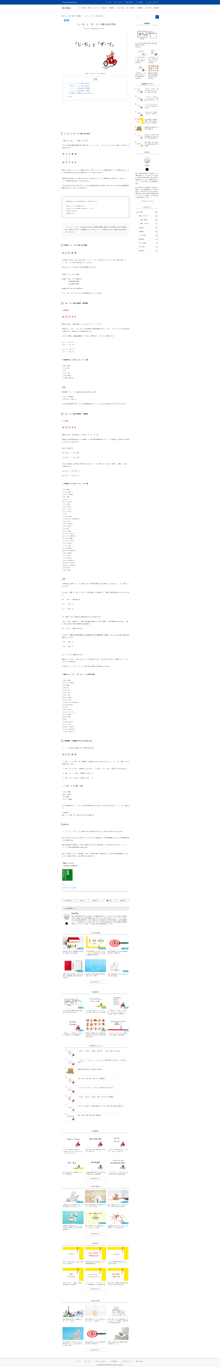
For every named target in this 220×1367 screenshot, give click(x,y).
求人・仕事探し (130, 8)
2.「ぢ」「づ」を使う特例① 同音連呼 (79, 88)
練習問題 (140, 8)
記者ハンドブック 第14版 (69, 887)
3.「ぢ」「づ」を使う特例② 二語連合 (79, 90)
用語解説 (111, 8)
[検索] (157, 17)
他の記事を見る (94, 982)
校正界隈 (156, 8)
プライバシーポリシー (101, 1361)
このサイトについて (152, 2)
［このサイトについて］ (147, 201)
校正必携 (82, 205)
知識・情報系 (148, 219)
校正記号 (104, 8)
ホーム (109, 2)
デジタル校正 (120, 8)
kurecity (75, 913)
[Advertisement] (95, 116)
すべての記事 (82, 8)
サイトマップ (118, 2)
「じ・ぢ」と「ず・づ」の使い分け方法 (78, 83)
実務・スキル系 (148, 223)
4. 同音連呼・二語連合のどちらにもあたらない (81, 93)
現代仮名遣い (74, 210)
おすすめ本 (148, 8)
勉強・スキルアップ (93, 8)
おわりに (70, 96)
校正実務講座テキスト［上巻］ (87, 208)
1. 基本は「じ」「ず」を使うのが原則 (79, 85)
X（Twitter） (140, 2)
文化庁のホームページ (96, 229)
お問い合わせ (129, 2)
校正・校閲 (147, 212)
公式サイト (73, 213)
